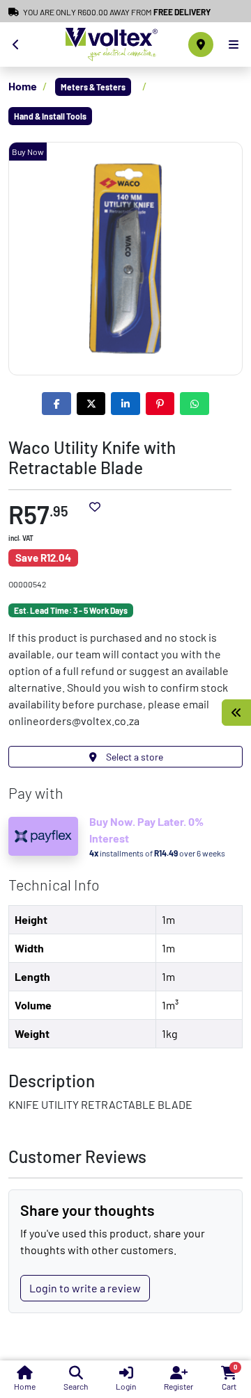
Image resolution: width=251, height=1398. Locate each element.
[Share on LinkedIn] (125, 403)
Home (22, 85)
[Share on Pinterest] (160, 403)
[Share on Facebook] (56, 403)
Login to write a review (85, 1287)
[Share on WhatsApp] (194, 403)
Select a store (133, 757)
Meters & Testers (93, 87)
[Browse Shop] (236, 712)
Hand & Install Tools (50, 116)
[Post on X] (91, 403)
